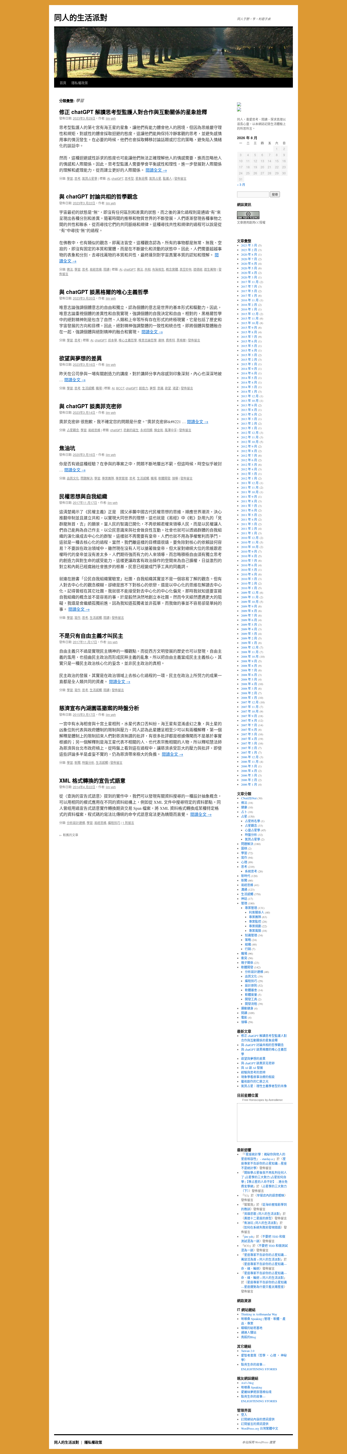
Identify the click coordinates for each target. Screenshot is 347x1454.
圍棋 (244, 848)
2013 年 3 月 (249, 419)
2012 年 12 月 (250, 433)
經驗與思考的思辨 (253, 1072)
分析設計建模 (76, 822)
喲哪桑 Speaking (251, 1387)
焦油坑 (67, 448)
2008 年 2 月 (249, 693)
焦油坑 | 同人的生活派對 (260, 1223)
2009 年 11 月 (250, 597)
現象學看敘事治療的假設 (258, 1077)
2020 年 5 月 (249, 268)
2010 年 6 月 (249, 565)
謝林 (161, 340)
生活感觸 (88, 388)
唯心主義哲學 (128, 340)
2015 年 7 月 (249, 337)
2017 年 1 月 (249, 295)
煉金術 (158, 430)
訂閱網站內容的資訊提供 (258, 1419)
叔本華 (112, 340)
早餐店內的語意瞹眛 (270, 1195)
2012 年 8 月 (249, 451)
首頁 (63, 82)
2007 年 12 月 (250, 702)
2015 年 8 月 (249, 332)
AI (108, 178)
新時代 (245, 876)
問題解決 (87, 478)
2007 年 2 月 (249, 748)
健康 (244, 807)
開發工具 (251, 999)
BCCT (120, 388)
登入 (244, 1415)
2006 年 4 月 (249, 771)
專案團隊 (108, 478)
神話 (244, 899)
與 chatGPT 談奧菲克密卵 (90, 406)
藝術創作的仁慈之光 (255, 1081)
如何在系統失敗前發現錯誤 (262, 1227)
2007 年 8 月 (249, 720)
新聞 (77, 762)
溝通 (244, 889)
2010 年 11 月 (250, 542)
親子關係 (247, 963)
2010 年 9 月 (249, 551)
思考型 (129, 178)
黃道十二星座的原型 (258, 1218)
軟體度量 (251, 995)
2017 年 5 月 (249, 291)
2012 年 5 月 (249, 464)
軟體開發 (164, 478)
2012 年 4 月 (249, 469)
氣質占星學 (89, 178)
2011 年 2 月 (249, 528)
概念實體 (172, 269)
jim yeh (111, 118)
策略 (248, 940)
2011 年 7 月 (249, 506)
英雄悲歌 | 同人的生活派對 (262, 1214)
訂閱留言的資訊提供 (255, 1424)
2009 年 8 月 (249, 611)
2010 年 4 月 (249, 574)
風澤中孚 (171, 430)
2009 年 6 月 (249, 620)
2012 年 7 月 (249, 455)
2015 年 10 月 (250, 323)
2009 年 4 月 (249, 629)
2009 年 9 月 (249, 606)
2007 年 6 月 (249, 730)
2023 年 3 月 (249, 245)
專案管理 (122, 478)
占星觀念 (73, 430)
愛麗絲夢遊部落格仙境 (256, 1392)
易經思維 (96, 269)
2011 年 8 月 (249, 501)
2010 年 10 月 (250, 547)
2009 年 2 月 (249, 638)
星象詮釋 (141, 178)
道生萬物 (210, 269)
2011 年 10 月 (250, 492)
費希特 (170, 340)
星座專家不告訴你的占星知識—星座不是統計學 (264, 1163)
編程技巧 (114, 822)
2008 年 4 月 (249, 684)
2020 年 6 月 (249, 263)
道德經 (197, 269)
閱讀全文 (156, 170)
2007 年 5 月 (249, 734)
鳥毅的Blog (248, 1337)
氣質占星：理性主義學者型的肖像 (264, 1086)
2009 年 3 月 (249, 634)
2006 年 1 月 (249, 784)
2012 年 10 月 (250, 442)
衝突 (244, 958)
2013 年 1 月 (249, 428)
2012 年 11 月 (250, 437)
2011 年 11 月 (250, 487)
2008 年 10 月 (250, 656)
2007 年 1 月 (249, 752)
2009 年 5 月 (249, 624)
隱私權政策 (79, 82)
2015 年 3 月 (249, 355)
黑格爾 (181, 340)
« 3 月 (241, 184)
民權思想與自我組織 (83, 496)
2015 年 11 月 (250, 318)
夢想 (153, 388)
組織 (248, 944)
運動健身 (247, 1008)
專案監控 (255, 921)
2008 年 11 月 (250, 652)
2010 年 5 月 (249, 570)
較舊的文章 (68, 835)
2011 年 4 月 (249, 519)
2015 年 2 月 (249, 359)
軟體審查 (251, 990)
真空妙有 (186, 269)
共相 (148, 269)
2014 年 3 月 (249, 387)
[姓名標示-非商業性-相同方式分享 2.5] (248, 218)
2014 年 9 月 (249, 369)
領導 (175, 478)
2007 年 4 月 (249, 739)
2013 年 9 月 (249, 405)
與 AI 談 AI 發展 (252, 1068)
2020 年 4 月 (249, 273)
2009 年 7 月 (249, 615)
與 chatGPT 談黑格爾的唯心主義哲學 (103, 291)
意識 (160, 388)
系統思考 (251, 871)
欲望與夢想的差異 (80, 358)
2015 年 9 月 (249, 327)
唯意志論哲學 (147, 340)
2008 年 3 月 (249, 688)
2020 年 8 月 (249, 254)
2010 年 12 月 (250, 538)
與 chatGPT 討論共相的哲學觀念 (98, 196)
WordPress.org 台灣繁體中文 (259, 1428)
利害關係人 (256, 912)
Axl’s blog (247, 1383)
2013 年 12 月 (250, 396)
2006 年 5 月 (249, 766)
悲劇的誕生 (131, 430)
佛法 (70, 269)
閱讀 (106, 269)
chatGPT (117, 178)
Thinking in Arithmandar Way (259, 1314)
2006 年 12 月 (250, 757)
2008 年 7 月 (249, 670)
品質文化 (73, 478)
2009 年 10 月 (250, 602)
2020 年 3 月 (249, 277)
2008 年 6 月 (249, 675)
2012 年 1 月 (249, 478)
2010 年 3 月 (249, 579)
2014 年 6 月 (249, 373)
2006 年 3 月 (249, 775)
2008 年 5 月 (249, 679)
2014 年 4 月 (249, 382)
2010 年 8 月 (249, 556)
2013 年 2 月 (249, 423)
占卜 (244, 812)
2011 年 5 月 (249, 515)
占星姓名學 (252, 821)
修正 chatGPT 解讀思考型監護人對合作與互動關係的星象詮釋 (133, 111)
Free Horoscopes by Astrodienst (262, 1099)
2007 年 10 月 (250, 711)
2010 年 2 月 (249, 583)
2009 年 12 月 (250, 592)
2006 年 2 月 (249, 780)
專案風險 (255, 931)
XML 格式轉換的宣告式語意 (92, 780)
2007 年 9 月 (249, 716)
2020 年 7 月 (249, 259)
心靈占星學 (252, 830)
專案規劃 (255, 926)
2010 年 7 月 (249, 560)
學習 (70, 178)
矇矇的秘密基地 (251, 1328)
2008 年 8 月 (249, 666)
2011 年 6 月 (249, 510)
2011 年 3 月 (249, 524)
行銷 (248, 949)
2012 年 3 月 (249, 474)
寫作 (77, 617)
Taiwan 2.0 (247, 1351)
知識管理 (251, 935)
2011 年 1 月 (249, 533)
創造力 (143, 388)
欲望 (168, 388)
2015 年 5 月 (249, 346)
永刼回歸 (146, 430)
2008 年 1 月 (249, 698)
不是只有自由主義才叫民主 (91, 635)
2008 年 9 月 (249, 661)
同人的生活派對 (80, 17)
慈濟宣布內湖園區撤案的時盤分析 (99, 708)
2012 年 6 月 (249, 460)
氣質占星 (155, 178)
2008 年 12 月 (250, 647)
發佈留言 (180, 178)
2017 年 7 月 (249, 286)
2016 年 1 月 (249, 309)
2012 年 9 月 (249, 446)
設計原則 (251, 985)
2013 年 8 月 (249, 410)
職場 (99, 388)
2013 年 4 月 (249, 414)
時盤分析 (88, 762)
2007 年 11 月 (250, 707)
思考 (77, 178)
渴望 (175, 388)
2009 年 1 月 (249, 643)
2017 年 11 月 (250, 282)
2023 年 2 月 (249, 250)
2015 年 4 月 (249, 350)
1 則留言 (128, 822)
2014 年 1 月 (249, 391)
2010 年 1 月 (249, 588)
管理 (244, 903)
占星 (244, 816)
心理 (244, 862)
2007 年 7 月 (249, 725)
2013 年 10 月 (250, 401)
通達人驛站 (248, 1332)
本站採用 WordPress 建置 (258, 1442)
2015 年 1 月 (249, 364)
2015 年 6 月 (249, 341)
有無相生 (158, 269)
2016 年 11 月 (250, 300)
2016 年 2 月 (249, 305)
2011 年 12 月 (250, 483)
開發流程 (251, 1004)
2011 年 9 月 (249, 496)
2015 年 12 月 (250, 314)
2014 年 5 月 (249, 378)
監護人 (167, 178)
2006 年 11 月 (250, 761)
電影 (244, 1017)
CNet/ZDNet (249, 798)
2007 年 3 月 (249, 743)
